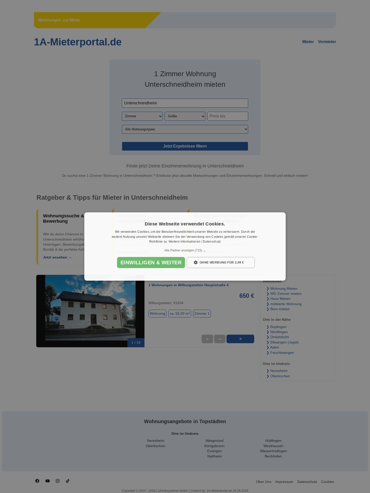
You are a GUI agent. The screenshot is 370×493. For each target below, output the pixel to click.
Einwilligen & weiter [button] (151, 262)
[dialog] (185, 246)
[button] (185, 250)
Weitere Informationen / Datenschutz (195, 242)
